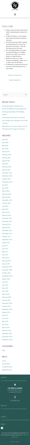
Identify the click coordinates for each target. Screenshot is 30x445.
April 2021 (5, 255)
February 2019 (6, 330)
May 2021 (5, 252)
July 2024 (5, 185)
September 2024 (7, 182)
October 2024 (6, 179)
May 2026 (5, 145)
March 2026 (5, 152)
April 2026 (5, 149)
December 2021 (7, 230)
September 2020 (7, 276)
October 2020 (6, 273)
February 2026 (6, 155)
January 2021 (6, 264)
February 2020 (6, 297)
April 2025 (5, 164)
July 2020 (5, 282)
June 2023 (5, 206)
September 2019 (7, 309)
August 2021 (6, 243)
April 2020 (5, 291)
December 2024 (7, 173)
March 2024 (5, 191)
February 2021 (6, 261)
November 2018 (7, 337)
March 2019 (5, 327)
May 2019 (5, 321)
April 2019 (5, 324)
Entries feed (6, 364)
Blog (3, 350)
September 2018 (7, 340)
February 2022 (6, 224)
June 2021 (5, 249)
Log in (4, 361)
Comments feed (7, 367)
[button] (15, 14)
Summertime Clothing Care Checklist (13, 117)
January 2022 (6, 227)
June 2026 (5, 142)
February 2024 (6, 194)
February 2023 (6, 215)
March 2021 (5, 258)
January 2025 (6, 170)
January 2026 (6, 158)
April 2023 (5, 209)
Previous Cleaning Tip (15, 75)
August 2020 (6, 279)
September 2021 (7, 239)
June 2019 (5, 318)
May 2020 (5, 288)
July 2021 (5, 246)
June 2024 (5, 188)
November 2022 (7, 221)
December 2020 (7, 267)
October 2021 (6, 236)
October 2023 (6, 203)
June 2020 (5, 285)
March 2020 (5, 294)
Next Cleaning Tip (15, 80)
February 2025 (6, 167)
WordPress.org (7, 370)
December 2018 (7, 333)
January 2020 (6, 300)
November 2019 (7, 303)
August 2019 (6, 312)
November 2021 (7, 233)
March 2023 (5, 212)
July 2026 (5, 139)
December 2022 (7, 218)
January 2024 (6, 197)
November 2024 (7, 176)
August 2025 (6, 161)
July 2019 (5, 315)
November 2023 (7, 200)
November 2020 (7, 270)
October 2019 (6, 306)
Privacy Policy (15, 441)
